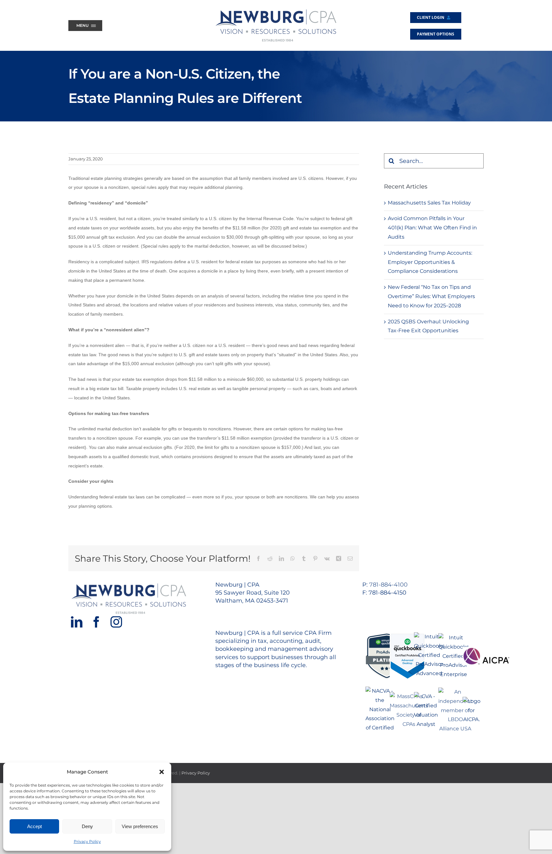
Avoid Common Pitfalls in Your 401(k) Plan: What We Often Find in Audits (432, 227)
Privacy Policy (87, 841)
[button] (161, 772)
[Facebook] (96, 622)
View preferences (140, 826)
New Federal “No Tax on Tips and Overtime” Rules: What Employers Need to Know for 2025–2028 (431, 296)
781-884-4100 (388, 584)
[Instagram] (116, 622)
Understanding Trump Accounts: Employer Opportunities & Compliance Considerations (430, 262)
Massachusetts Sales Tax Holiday (429, 203)
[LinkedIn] (76, 622)
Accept (34, 826)
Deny (87, 826)
